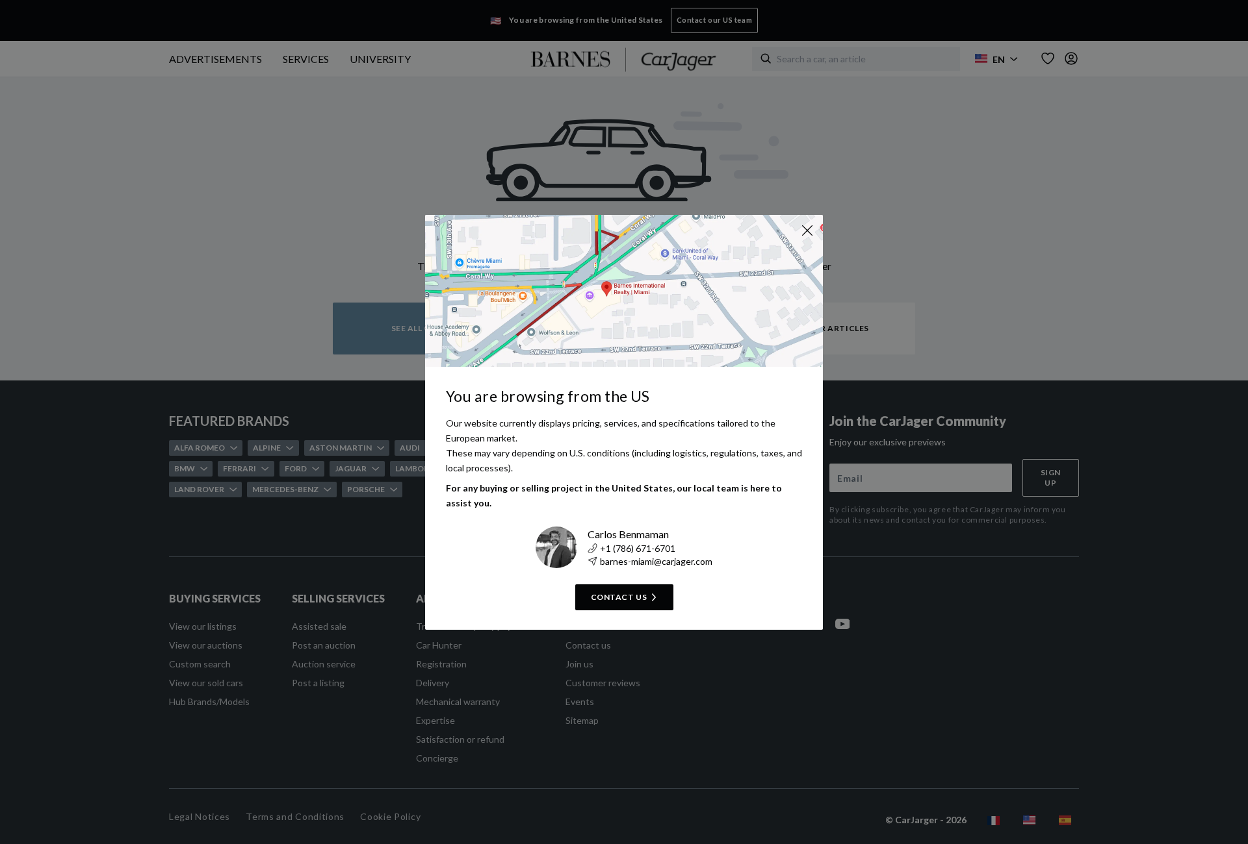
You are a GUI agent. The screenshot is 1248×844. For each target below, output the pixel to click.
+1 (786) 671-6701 (637, 548)
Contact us (619, 597)
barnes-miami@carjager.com (656, 561)
